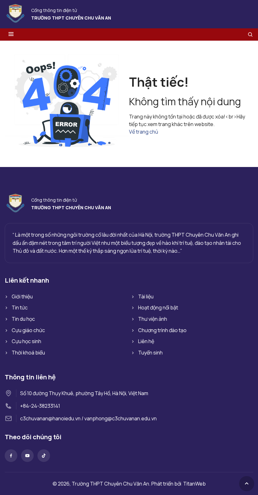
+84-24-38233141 (40, 405)
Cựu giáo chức (28, 330)
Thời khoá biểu (28, 352)
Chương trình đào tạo (162, 330)
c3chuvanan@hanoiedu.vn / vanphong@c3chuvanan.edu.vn (88, 418)
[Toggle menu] (11, 34)
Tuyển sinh (150, 352)
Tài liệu (146, 296)
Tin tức (20, 307)
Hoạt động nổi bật (158, 307)
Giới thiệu (22, 296)
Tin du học (23, 318)
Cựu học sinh (26, 341)
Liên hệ (146, 341)
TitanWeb (194, 483)
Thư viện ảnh (152, 318)
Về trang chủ (143, 131)
